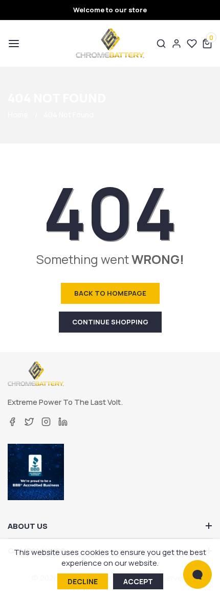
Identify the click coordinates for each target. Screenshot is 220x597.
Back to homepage (110, 293)
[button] (13, 43)
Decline (83, 581)
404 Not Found (68, 114)
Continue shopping (110, 321)
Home (18, 114)
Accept (138, 581)
